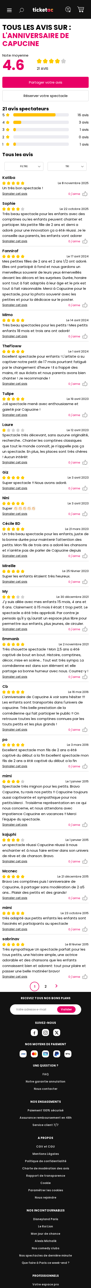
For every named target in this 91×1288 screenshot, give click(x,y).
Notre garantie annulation (45, 1081)
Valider (66, 1009)
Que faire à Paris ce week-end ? (45, 1263)
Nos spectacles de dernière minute (45, 1255)
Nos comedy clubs (45, 1248)
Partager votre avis (45, 82)
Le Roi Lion (45, 1226)
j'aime (74, 194)
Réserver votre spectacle (46, 95)
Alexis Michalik (45, 1241)
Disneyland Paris (45, 1219)
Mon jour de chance (45, 1234)
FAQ (45, 1074)
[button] (9, 10)
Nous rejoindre (45, 1197)
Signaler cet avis (14, 194)
